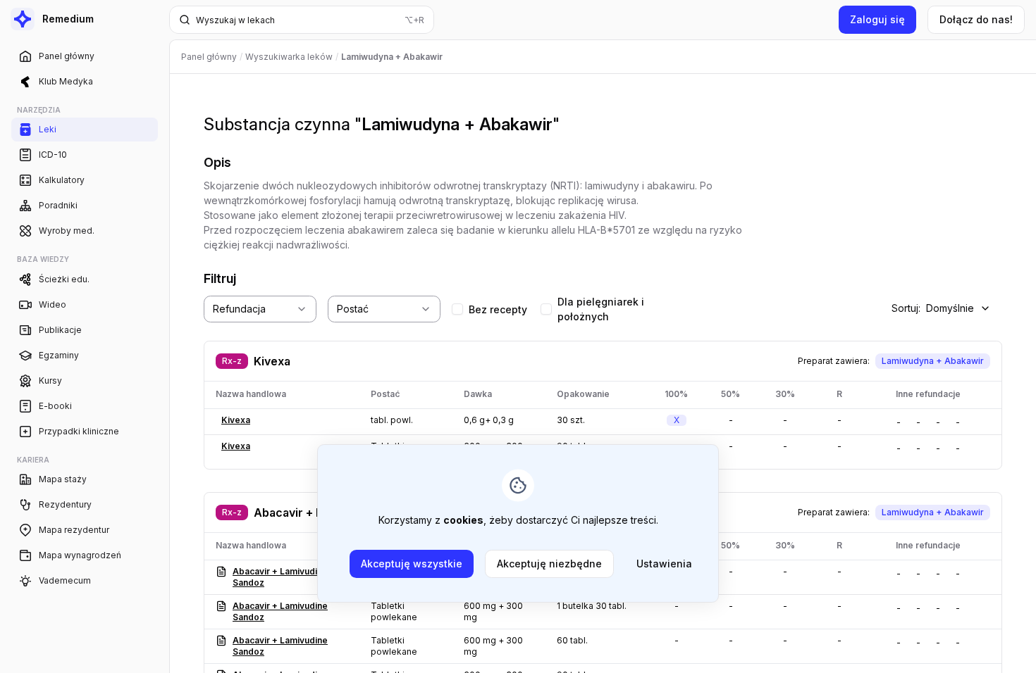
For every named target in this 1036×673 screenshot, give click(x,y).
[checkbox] (457, 309)
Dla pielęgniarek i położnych (600, 309)
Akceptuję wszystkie (411, 564)
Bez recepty (498, 309)
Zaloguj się (877, 19)
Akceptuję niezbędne (549, 564)
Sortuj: (933, 308)
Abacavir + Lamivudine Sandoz (280, 577)
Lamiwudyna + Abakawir (933, 361)
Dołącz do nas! (976, 19)
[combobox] (260, 309)
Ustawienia (664, 564)
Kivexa (272, 361)
